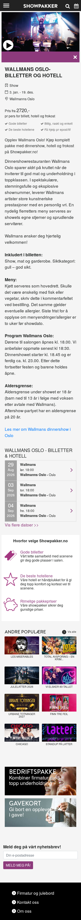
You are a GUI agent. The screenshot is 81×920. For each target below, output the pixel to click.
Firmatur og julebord (35, 893)
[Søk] (67, 5)
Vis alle (72, 631)
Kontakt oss (28, 902)
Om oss (24, 911)
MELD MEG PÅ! (18, 865)
